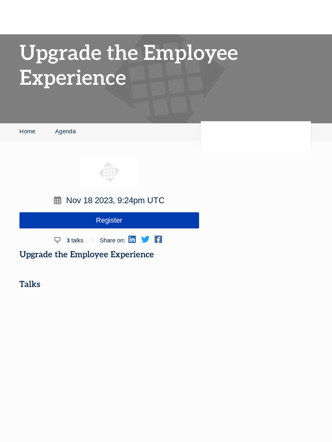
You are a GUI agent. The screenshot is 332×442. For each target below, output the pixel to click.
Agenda (65, 131)
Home (27, 131)
